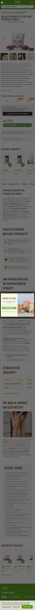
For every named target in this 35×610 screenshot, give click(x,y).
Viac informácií (6, 607)
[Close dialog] (33, 294)
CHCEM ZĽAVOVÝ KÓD (9, 308)
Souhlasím (27, 607)
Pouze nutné (16, 607)
